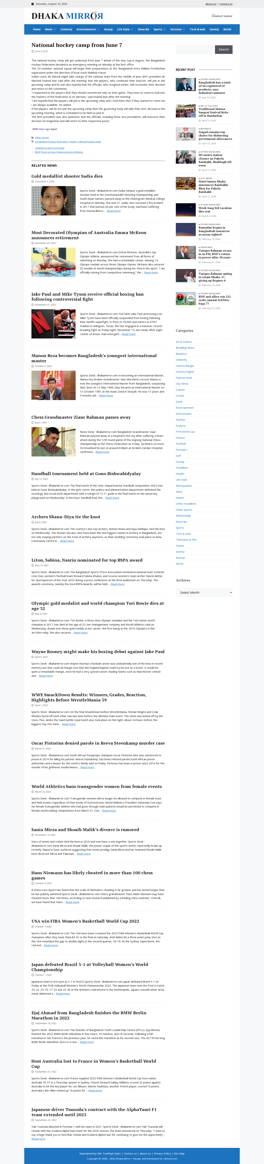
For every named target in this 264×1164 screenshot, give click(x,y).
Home (37, 29)
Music (179, 491)
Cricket (180, 395)
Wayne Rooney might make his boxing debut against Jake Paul (98, 651)
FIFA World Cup (185, 431)
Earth (179, 401)
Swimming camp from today (49, 148)
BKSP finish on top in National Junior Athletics (59, 152)
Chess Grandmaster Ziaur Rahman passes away (81, 417)
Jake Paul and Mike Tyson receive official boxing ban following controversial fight (87, 296)
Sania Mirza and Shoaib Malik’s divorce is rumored (85, 829)
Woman (180, 557)
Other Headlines (210, 79)
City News (206, 178)
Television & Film (186, 539)
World (227, 29)
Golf (178, 455)
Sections (176, 29)
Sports (158, 29)
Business (205, 128)
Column (180, 389)
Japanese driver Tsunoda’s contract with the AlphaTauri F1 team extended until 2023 (94, 1112)
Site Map (179, 1153)
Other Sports (42, 137)
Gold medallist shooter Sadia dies (67, 176)
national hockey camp (89, 141)
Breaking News (185, 347)
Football (181, 443)
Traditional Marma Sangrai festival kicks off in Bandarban (213, 112)
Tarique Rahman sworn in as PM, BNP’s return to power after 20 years (215, 254)
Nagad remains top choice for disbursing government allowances (215, 135)
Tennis (180, 545)
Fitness (180, 437)
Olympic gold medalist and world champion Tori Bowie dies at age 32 (97, 605)
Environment (183, 413)
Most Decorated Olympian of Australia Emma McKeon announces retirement (88, 235)
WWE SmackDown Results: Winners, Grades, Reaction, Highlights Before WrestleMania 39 (88, 697)
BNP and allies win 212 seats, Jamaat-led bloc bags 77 (215, 300)
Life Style (123, 29)
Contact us (226, 4)
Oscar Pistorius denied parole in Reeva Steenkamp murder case (98, 743)
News (48, 29)
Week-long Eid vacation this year (215, 209)
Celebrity (66, 29)
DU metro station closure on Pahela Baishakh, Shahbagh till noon (215, 160)
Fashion (180, 419)
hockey (73, 141)
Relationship (183, 515)
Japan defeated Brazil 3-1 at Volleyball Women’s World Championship (89, 966)
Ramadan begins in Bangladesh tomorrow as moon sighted (214, 230)
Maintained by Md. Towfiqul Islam (100, 1153)
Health (180, 473)
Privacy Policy (162, 1153)
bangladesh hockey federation (51, 141)
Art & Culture (209, 105)
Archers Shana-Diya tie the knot (65, 517)
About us (210, 4)
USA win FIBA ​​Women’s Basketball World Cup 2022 (85, 921)
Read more (114, 211)
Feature (181, 425)
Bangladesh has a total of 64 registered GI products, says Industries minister (214, 87)
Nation (180, 497)
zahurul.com (170, 1158)
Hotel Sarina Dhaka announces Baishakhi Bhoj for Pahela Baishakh (213, 186)
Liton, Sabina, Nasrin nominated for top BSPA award (87, 560)
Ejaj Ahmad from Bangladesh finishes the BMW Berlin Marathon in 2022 (88, 1015)
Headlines (206, 247)
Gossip (108, 29)
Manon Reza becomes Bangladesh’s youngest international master (94, 358)
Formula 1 (182, 449)
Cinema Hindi (184, 377)
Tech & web (197, 29)
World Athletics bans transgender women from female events (96, 786)
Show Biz (143, 29)
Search (224, 49)
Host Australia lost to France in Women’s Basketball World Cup (93, 1063)
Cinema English (185, 371)
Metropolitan (184, 485)
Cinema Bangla (185, 365)
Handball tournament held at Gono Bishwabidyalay (86, 473)
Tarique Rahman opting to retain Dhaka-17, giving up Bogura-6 (215, 277)
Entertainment (86, 29)
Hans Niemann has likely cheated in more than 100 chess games (92, 875)
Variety (214, 29)
